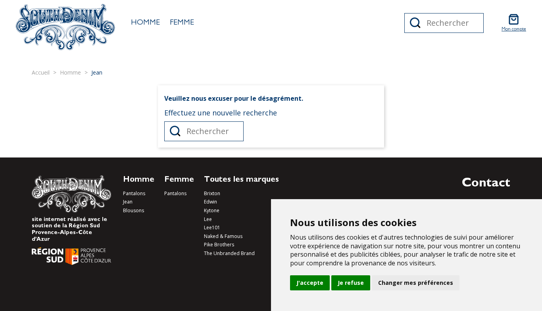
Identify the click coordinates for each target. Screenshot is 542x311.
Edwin (210, 201)
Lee (208, 219)
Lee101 (212, 227)
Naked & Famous (223, 236)
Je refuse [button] (351, 282)
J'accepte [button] (309, 282)
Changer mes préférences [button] (415, 282)
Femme (182, 23)
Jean (128, 201)
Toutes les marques (241, 180)
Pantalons (134, 193)
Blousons (133, 210)
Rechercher (415, 23)
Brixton (212, 193)
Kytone (211, 210)
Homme (145, 23)
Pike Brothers (219, 244)
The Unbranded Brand (229, 253)
